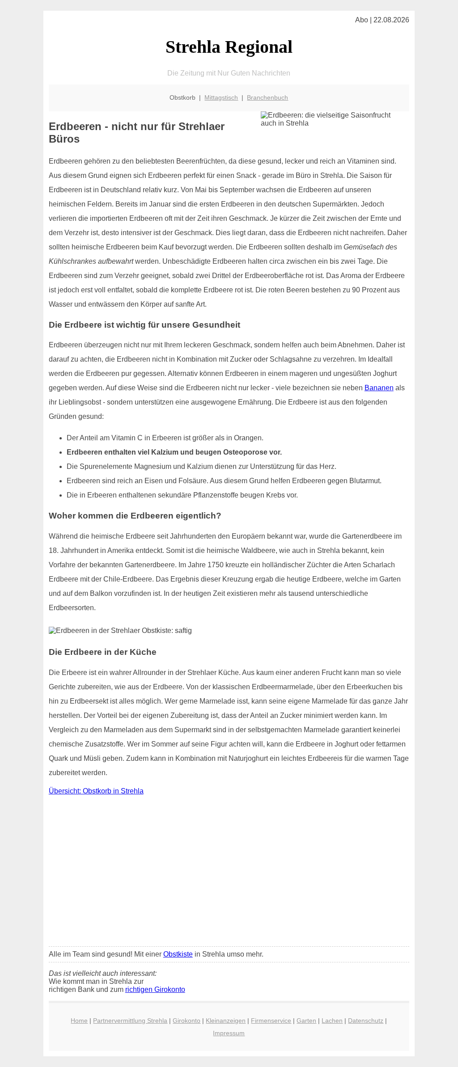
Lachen (332, 1020)
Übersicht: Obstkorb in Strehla (96, 791)
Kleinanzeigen (226, 1020)
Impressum (229, 1033)
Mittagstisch (221, 97)
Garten (306, 1020)
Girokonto (186, 1020)
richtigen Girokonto (155, 989)
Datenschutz (365, 1020)
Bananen (379, 388)
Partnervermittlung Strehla (130, 1020)
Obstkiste (178, 954)
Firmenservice (271, 1020)
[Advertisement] (229, 873)
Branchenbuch (267, 97)
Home (79, 1020)
